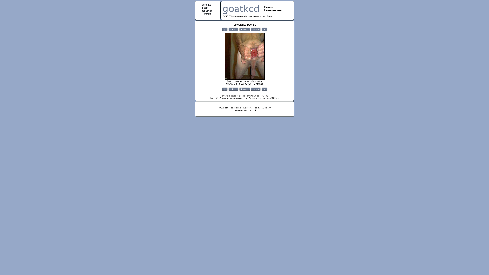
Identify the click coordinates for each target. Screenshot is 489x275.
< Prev (233, 29)
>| (264, 29)
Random (244, 29)
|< (225, 29)
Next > (256, 29)
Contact (207, 10)
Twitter (206, 13)
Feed (205, 7)
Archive (206, 4)
